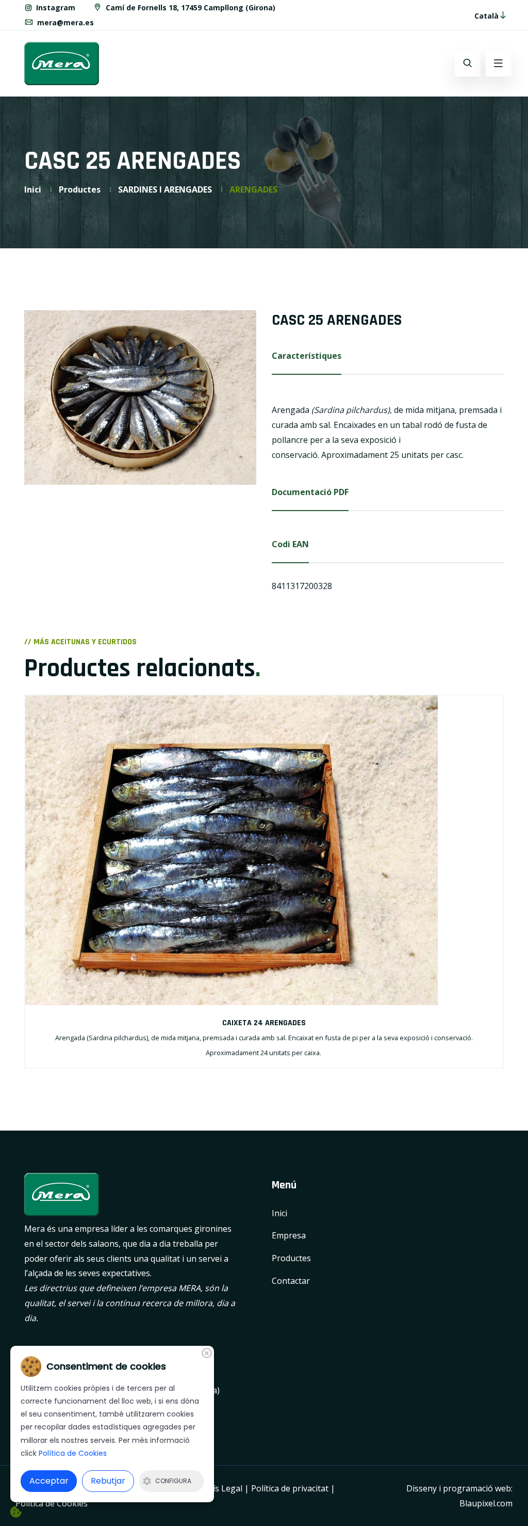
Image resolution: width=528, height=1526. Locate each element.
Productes (80, 189)
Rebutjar (108, 1481)
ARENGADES (253, 189)
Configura (173, 1480)
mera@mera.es (64, 22)
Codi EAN (290, 544)
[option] (140, 397)
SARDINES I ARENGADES (165, 189)
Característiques (306, 355)
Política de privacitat (289, 1488)
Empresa (289, 1235)
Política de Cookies (51, 1503)
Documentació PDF (310, 492)
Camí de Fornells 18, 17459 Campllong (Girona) (189, 7)
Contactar (291, 1280)
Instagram (54, 7)
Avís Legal (223, 1488)
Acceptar (49, 1481)
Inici (32, 189)
